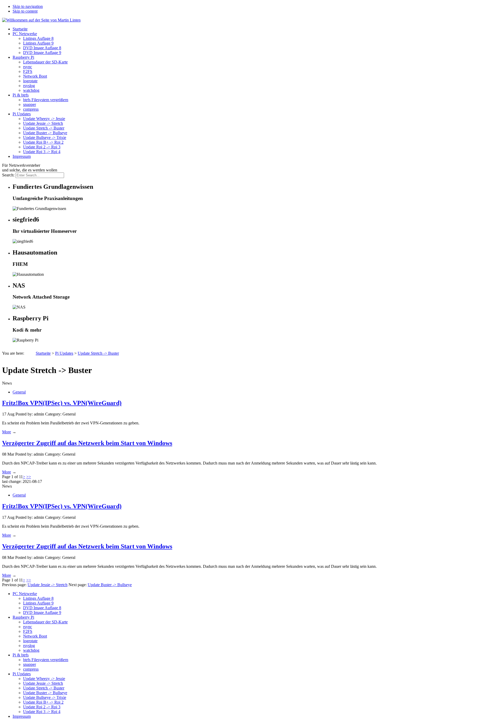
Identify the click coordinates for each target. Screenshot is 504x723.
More (6, 432)
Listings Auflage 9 (38, 43)
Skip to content (25, 11)
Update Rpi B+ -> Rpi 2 (43, 142)
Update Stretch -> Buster (43, 128)
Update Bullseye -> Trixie (44, 137)
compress (31, 109)
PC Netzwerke (25, 33)
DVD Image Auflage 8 (42, 48)
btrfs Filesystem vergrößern (45, 100)
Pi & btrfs (21, 95)
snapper (29, 104)
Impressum (22, 156)
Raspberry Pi (23, 57)
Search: (8, 175)
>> (28, 476)
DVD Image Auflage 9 (42, 52)
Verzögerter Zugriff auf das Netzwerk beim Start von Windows (87, 443)
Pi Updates (22, 114)
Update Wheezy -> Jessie (44, 118)
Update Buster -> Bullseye (45, 133)
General (19, 392)
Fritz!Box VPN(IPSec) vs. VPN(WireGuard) (62, 403)
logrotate (30, 81)
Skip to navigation (28, 6)
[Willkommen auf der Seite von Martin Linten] (41, 20)
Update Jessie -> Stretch (43, 123)
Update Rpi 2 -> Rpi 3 (41, 147)
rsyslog (29, 85)
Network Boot (35, 76)
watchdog (31, 90)
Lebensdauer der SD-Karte (45, 62)
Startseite (20, 29)
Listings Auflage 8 (38, 38)
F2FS (27, 71)
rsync (27, 66)
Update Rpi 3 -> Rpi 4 (41, 151)
